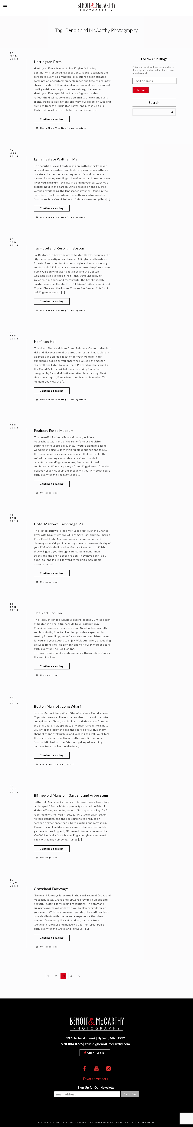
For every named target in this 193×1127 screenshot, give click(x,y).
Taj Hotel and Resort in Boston (59, 248)
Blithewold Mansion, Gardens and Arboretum (71, 795)
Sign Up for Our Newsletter (96, 1087)
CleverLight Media (143, 1123)
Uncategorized (78, 128)
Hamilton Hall (45, 341)
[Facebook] (84, 1068)
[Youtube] (96, 1068)
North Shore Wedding (53, 128)
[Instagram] (108, 1068)
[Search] (170, 111)
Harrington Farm (48, 62)
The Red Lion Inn (48, 613)
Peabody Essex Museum (53, 430)
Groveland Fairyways (51, 889)
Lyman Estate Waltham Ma (55, 159)
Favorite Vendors (95, 1079)
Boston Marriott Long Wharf (57, 706)
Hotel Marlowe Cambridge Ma (58, 524)
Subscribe (140, 89)
